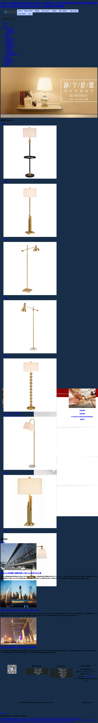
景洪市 (2, 720)
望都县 (37, 721)
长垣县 (42, 720)
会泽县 (92, 720)
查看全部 (3, 123)
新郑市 (67, 721)
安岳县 (33, 721)
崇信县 (41, 721)
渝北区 (34, 720)
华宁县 (70, 720)
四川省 (50, 720)
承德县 (18, 720)
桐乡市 (45, 721)
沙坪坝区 (50, 721)
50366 (5, 356)
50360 (5, 181)
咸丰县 (30, 720)
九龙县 (6, 720)
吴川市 (78, 720)
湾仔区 (25, 721)
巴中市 (38, 720)
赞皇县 (46, 720)
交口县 (71, 721)
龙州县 (74, 720)
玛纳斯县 (83, 720)
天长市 (22, 720)
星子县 (10, 720)
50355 (5, 531)
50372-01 (6, 414)
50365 (5, 298)
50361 (5, 239)
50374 (5, 472)
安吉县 (21, 721)
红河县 (29, 721)
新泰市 (14, 720)
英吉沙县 (8, 721)
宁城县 (63, 721)
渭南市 (62, 720)
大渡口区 (59, 721)
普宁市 (58, 720)
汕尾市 (88, 720)
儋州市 (26, 720)
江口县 (54, 720)
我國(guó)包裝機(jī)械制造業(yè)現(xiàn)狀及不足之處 (21, 573)
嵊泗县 (66, 720)
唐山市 (4, 721)
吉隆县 (13, 721)
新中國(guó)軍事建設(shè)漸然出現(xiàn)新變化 (18, 647)
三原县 (54, 721)
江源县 (17, 721)
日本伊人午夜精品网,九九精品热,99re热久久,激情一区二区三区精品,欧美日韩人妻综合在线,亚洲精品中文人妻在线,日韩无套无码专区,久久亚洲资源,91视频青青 (41, 718)
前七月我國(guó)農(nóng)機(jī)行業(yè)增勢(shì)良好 (20, 610)
